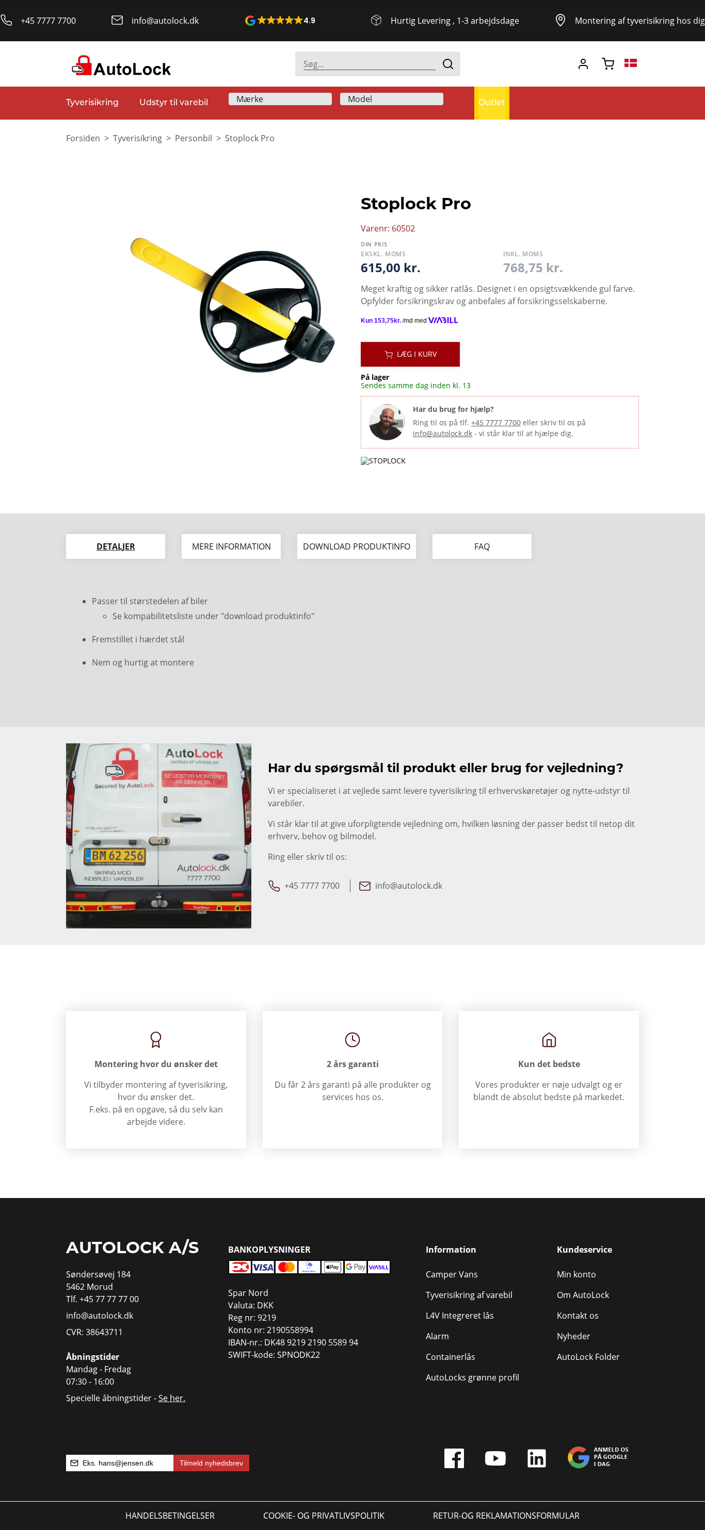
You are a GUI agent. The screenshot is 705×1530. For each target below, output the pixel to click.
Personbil (193, 138)
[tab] (115, 546)
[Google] (598, 1460)
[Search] (448, 64)
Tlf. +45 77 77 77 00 (102, 1299)
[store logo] (120, 63)
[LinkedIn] (536, 1460)
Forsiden (83, 138)
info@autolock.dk (165, 20)
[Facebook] (454, 1460)
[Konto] (583, 64)
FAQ (482, 546)
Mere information (231, 546)
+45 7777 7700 (48, 20)
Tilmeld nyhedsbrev (211, 1463)
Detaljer (116, 546)
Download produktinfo (356, 546)
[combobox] (377, 64)
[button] (280, 20)
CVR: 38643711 (94, 1332)
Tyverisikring (137, 138)
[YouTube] (495, 1460)
